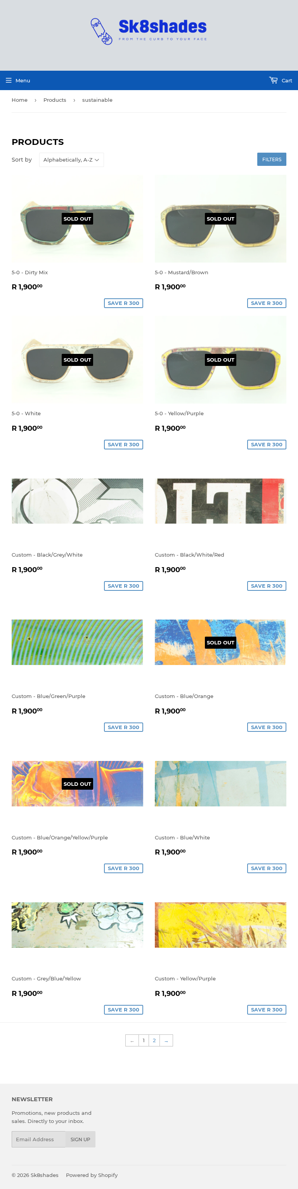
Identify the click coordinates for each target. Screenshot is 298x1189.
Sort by (22, 159)
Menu (23, 80)
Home (20, 100)
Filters (271, 159)
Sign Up (80, 1139)
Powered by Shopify (92, 1175)
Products (54, 100)
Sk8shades (45, 1175)
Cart (286, 80)
